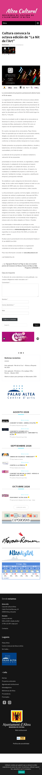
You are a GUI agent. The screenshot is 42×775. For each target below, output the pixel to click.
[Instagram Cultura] (9, 702)
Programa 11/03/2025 (32, 268)
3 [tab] (23, 352)
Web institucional (21, 730)
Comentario (6, 282)
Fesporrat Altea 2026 (18, 497)
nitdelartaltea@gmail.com (22, 229)
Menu (5, 23)
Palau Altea (5, 643)
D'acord (21, 772)
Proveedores (6, 694)
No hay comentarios (17, 45)
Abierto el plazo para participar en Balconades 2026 (20, 376)
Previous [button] (4, 338)
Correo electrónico (8, 305)
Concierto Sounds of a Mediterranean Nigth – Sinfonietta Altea (24, 432)
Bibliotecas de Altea (8, 691)
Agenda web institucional (10, 684)
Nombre (5, 299)
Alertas (4, 678)
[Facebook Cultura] (4, 702)
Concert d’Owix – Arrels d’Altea (23, 423)
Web (3, 310)
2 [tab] (21, 352)
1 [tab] (18, 352)
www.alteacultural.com (31, 252)
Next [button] (37, 338)
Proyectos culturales (9, 681)
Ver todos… (6, 649)
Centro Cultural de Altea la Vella (12, 646)
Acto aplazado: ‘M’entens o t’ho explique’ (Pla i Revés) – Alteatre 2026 (18, 372)
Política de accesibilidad (21, 744)
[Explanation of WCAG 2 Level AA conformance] (21, 738)
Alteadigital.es (7, 687)
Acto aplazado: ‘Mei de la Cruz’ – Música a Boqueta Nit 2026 (20, 366)
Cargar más (21, 507)
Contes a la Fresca (17, 465)
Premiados (5, 697)
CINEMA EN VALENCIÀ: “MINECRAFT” (22, 456)
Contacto (5, 628)
